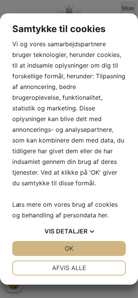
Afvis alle (69, 268)
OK (69, 248)
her (102, 215)
